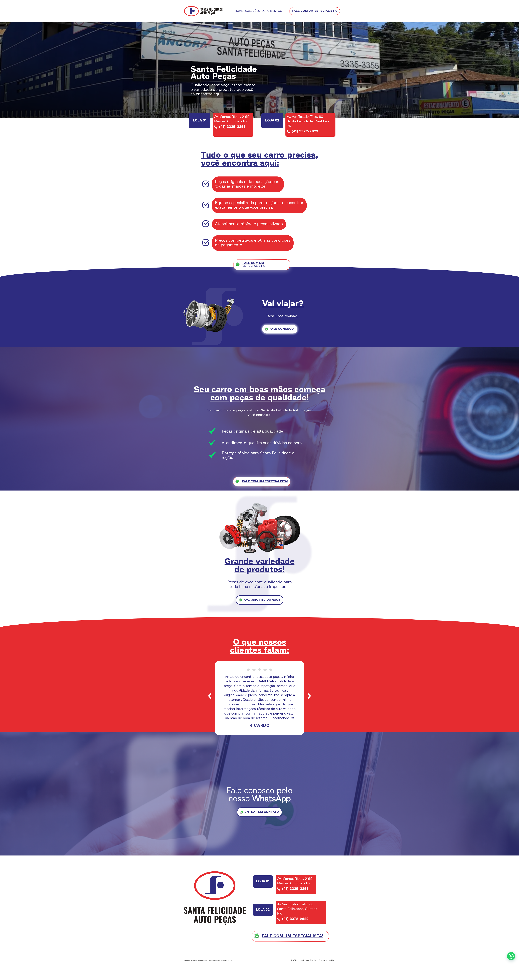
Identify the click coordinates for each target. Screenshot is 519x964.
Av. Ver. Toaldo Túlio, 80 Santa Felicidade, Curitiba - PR (308, 121)
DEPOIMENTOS (272, 11)
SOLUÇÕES (252, 11)
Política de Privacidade (303, 960)
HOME (239, 11)
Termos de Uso (327, 960)
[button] (210, 696)
